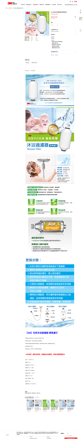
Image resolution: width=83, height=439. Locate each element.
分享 (53, 55)
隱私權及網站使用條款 (33, 438)
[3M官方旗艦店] (12, 3)
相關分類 (27, 60)
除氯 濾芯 (27, 62)
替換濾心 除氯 (34, 62)
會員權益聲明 (49, 438)
